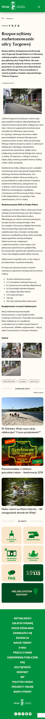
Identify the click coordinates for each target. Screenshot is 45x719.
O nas (22, 647)
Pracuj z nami (22, 652)
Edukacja (22, 637)
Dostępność (22, 667)
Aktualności (22, 618)
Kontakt (22, 672)
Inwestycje (23, 381)
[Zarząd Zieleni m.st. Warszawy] (13, 10)
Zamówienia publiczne (22, 657)
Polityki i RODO (22, 681)
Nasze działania (22, 628)
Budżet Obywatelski (9, 381)
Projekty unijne (23, 686)
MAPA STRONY (23, 691)
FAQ (22, 662)
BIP (23, 677)
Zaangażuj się (22, 633)
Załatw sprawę (22, 623)
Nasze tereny (34, 381)
